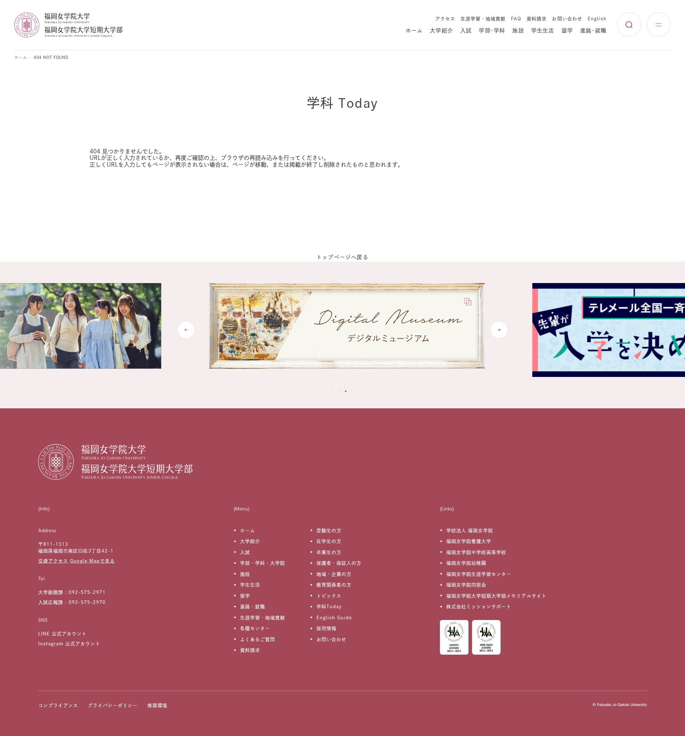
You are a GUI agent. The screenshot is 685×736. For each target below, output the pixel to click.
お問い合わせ (567, 18)
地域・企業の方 (333, 574)
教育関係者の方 (333, 585)
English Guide (334, 617)
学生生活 (542, 30)
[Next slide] (499, 330)
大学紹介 (441, 30)
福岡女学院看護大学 (468, 541)
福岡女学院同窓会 (466, 585)
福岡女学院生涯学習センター (479, 574)
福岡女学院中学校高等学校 (476, 552)
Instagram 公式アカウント (69, 643)
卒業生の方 (328, 552)
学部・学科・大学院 (262, 563)
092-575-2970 (87, 602)
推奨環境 (157, 705)
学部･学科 (492, 30)
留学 (567, 30)
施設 (518, 30)
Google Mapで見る (92, 561)
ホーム (414, 30)
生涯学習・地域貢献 (483, 18)
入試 (466, 30)
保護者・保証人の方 (338, 563)
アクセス (445, 18)
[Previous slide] (186, 330)
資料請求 (537, 18)
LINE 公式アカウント (62, 633)
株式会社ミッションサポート (479, 606)
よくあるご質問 (257, 639)
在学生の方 (328, 541)
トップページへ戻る (342, 257)
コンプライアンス (58, 705)
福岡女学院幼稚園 (466, 563)
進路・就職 (252, 606)
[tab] (332, 391)
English (597, 18)
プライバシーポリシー (113, 705)
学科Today (329, 606)
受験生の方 (328, 530)
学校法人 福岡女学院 (469, 530)
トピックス (328, 596)
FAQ (516, 18)
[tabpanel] (342, 330)
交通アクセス (53, 561)
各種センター (255, 628)
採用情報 (326, 628)
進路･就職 (593, 30)
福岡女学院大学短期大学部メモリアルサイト (496, 596)
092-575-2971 (87, 592)
